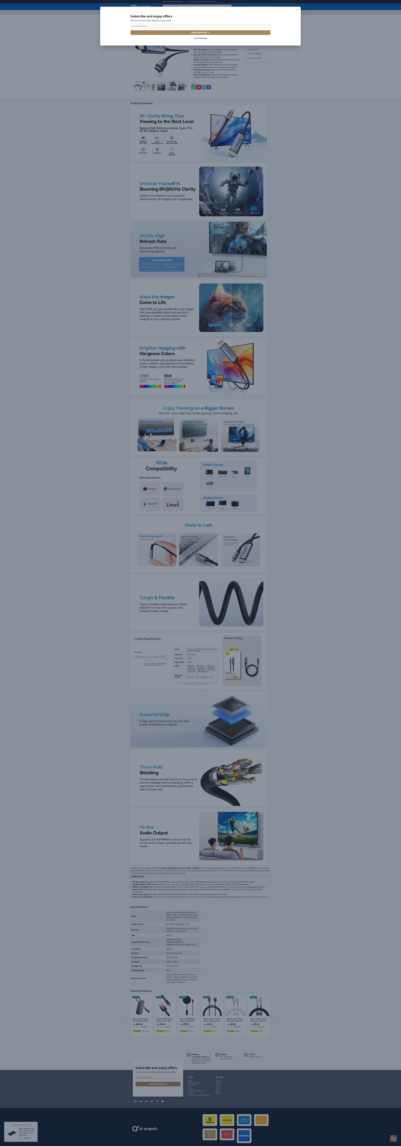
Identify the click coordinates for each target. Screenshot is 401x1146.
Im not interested (200, 38)
